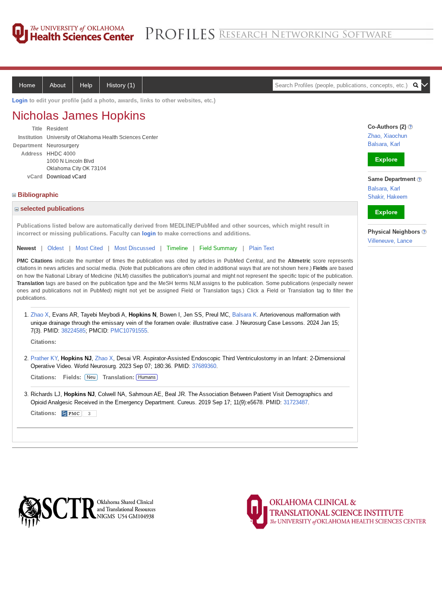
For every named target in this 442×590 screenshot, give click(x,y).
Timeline (177, 248)
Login (20, 100)
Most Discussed (134, 248)
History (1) (121, 85)
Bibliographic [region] (39, 194)
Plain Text (261, 248)
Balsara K (244, 314)
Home (27, 85)
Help (86, 85)
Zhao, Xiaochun (387, 136)
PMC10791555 (128, 330)
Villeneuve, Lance (390, 241)
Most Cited (89, 248)
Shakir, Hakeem (387, 196)
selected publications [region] (51, 208)
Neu (91, 377)
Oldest (55, 248)
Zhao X (40, 314)
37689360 (204, 366)
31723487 (296, 402)
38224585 (73, 330)
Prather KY (44, 358)
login (149, 233)
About (58, 85)
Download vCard (66, 177)
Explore (386, 159)
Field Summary (218, 248)
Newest (26, 248)
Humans (147, 377)
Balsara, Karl (384, 144)
